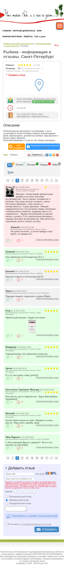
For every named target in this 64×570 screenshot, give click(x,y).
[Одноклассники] (54, 155)
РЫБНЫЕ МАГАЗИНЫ (12, 36)
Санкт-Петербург (12, 46)
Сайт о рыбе (39, 36)
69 (19, 68)
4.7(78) (36, 65)
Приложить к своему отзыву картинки (34, 515)
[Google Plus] (57, 155)
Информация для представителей (45, 146)
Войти (42, 474)
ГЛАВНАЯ (6, 31)
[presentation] (9, 165)
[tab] (9, 165)
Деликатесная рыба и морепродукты (18, 44)
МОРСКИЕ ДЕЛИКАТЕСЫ (24, 31)
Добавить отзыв (16, 74)
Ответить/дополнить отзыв (47, 240)
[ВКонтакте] (47, 155)
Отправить (49, 529)
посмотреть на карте (44, 102)
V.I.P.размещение (18, 146)
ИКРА (39, 31)
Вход (56, 45)
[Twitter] (50, 155)
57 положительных (30, 68)
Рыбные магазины (43, 44)
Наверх (14, 154)
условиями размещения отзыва (36, 524)
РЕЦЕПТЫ (28, 36)
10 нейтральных (30, 71)
